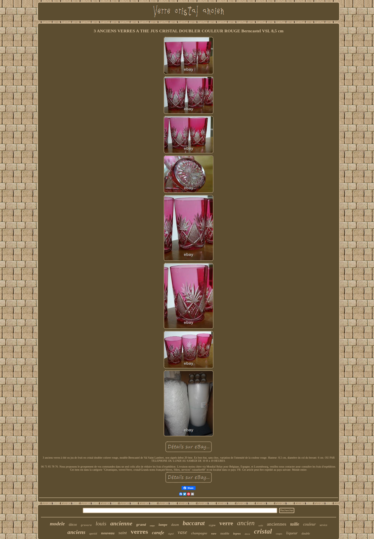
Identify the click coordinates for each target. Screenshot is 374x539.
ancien (246, 523)
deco (247, 534)
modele (57, 524)
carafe (158, 532)
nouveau (108, 533)
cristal (263, 531)
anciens (76, 532)
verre (226, 523)
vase (182, 532)
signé (171, 533)
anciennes (276, 524)
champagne (199, 533)
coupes (279, 533)
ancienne (121, 523)
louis (101, 524)
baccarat (194, 523)
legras (237, 533)
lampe (163, 525)
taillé (260, 525)
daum (175, 525)
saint (122, 532)
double (306, 533)
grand (141, 525)
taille (294, 524)
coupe (152, 526)
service (323, 525)
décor (73, 524)
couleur (309, 524)
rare (213, 533)
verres (139, 531)
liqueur (292, 533)
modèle (224, 533)
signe (212, 525)
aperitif (93, 533)
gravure (86, 525)
